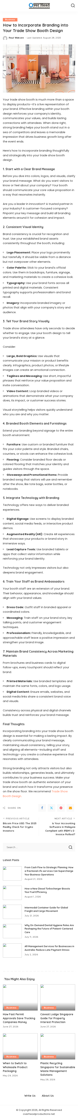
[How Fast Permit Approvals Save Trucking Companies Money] (20, 997)
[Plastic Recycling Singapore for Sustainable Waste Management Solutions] (57, 1046)
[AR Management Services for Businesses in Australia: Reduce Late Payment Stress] (12, 950)
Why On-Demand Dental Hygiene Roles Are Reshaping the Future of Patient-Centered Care (49, 929)
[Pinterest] (61, 808)
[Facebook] (42, 808)
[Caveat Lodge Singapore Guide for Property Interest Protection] (57, 997)
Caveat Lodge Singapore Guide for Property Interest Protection (56, 1018)
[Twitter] (51, 808)
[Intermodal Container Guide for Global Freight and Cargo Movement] (12, 912)
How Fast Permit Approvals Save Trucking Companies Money (19, 1018)
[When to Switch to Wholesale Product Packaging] (20, 1046)
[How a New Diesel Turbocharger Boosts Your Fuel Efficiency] (12, 893)
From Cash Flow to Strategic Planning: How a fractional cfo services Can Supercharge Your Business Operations (49, 871)
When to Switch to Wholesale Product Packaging (15, 1067)
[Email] (70, 808)
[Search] (73, 5)
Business (10, 19)
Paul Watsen (16, 37)
